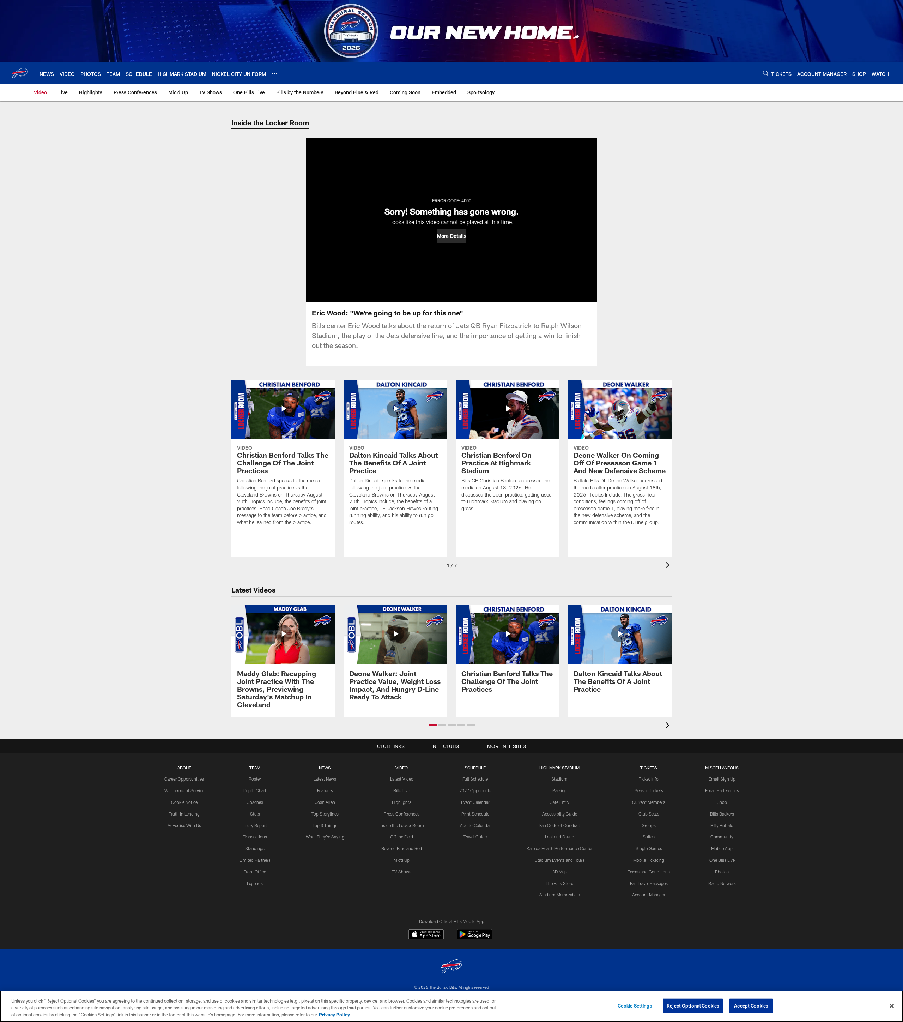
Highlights (401, 802)
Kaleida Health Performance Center (560, 848)
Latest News (325, 778)
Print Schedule (475, 813)
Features (325, 790)
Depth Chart (254, 790)
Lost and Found (559, 836)
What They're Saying (325, 836)
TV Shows (401, 871)
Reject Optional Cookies (693, 1005)
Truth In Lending (184, 813)
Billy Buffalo (721, 825)
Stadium (559, 778)
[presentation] (669, 566)
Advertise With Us (184, 825)
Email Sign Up (722, 778)
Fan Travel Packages (649, 883)
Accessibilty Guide (559, 813)
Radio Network (722, 883)
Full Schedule (475, 778)
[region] (451, 1006)
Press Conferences (401, 813)
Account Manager (648, 894)
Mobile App (722, 848)
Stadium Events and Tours (559, 860)
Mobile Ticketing (648, 860)
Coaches (255, 802)
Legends (255, 883)
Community (721, 836)
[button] (451, 236)
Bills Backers (722, 813)
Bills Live (401, 790)
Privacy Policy (334, 1014)
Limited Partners (255, 860)
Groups (649, 825)
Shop (722, 802)
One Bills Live (722, 860)
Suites (649, 836)
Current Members (648, 802)
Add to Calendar (475, 825)
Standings (255, 848)
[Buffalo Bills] (451, 967)
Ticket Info (649, 778)
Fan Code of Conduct (559, 825)
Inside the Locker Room (402, 825)
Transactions (255, 836)
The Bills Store (559, 883)
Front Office (255, 871)
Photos (722, 871)
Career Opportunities (184, 778)
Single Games (649, 848)
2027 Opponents (475, 790)
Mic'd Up (402, 860)
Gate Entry (559, 802)
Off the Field (401, 836)
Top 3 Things (325, 825)
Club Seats (648, 813)
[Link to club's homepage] (19, 73)
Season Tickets (649, 790)
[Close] (891, 1006)
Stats (255, 813)
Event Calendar (475, 802)
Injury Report (255, 825)
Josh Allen (325, 802)
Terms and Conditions (649, 871)
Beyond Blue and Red (401, 848)
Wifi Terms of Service (184, 790)
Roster (255, 778)
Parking (559, 790)
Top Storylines (325, 813)
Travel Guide (475, 836)
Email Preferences (722, 790)
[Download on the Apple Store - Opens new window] (426, 935)
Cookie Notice (184, 802)
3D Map (559, 871)
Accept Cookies (751, 1005)
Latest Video (401, 778)
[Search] (766, 73)
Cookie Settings (635, 1005)
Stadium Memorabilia (559, 894)
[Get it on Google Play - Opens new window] (474, 937)
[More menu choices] (274, 73)
